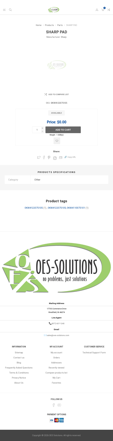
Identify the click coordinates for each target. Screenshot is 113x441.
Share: (56, 151)
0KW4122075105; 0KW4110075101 (66, 207)
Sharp (64, 37)
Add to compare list (58, 94)
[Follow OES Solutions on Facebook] (53, 405)
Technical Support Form (94, 352)
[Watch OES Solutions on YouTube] (59, 405)
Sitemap (19, 352)
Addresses (56, 362)
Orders (56, 357)
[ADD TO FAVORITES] (57, 140)
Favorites (56, 382)
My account (56, 352)
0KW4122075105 (34, 207)
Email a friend (60, 157)
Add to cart (63, 130)
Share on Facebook (44, 157)
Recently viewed (56, 367)
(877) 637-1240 (58, 323)
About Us (18, 382)
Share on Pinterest (49, 157)
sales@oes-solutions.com (58, 335)
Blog (19, 362)
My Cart (56, 377)
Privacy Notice (19, 377)
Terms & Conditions (19, 372)
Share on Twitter (38, 157)
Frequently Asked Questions (19, 367)
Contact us (18, 357)
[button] (70, 157)
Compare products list (109, 10)
